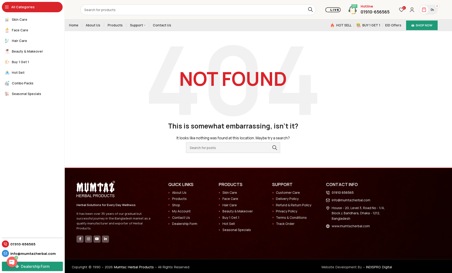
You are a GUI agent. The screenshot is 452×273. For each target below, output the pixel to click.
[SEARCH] (310, 9)
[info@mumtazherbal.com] (5, 253)
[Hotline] (353, 9)
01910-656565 (23, 244)
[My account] (412, 9)
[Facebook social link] (80, 239)
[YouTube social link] (97, 239)
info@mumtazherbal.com (33, 253)
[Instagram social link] (88, 239)
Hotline (367, 6)
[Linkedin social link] (105, 239)
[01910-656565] (5, 244)
